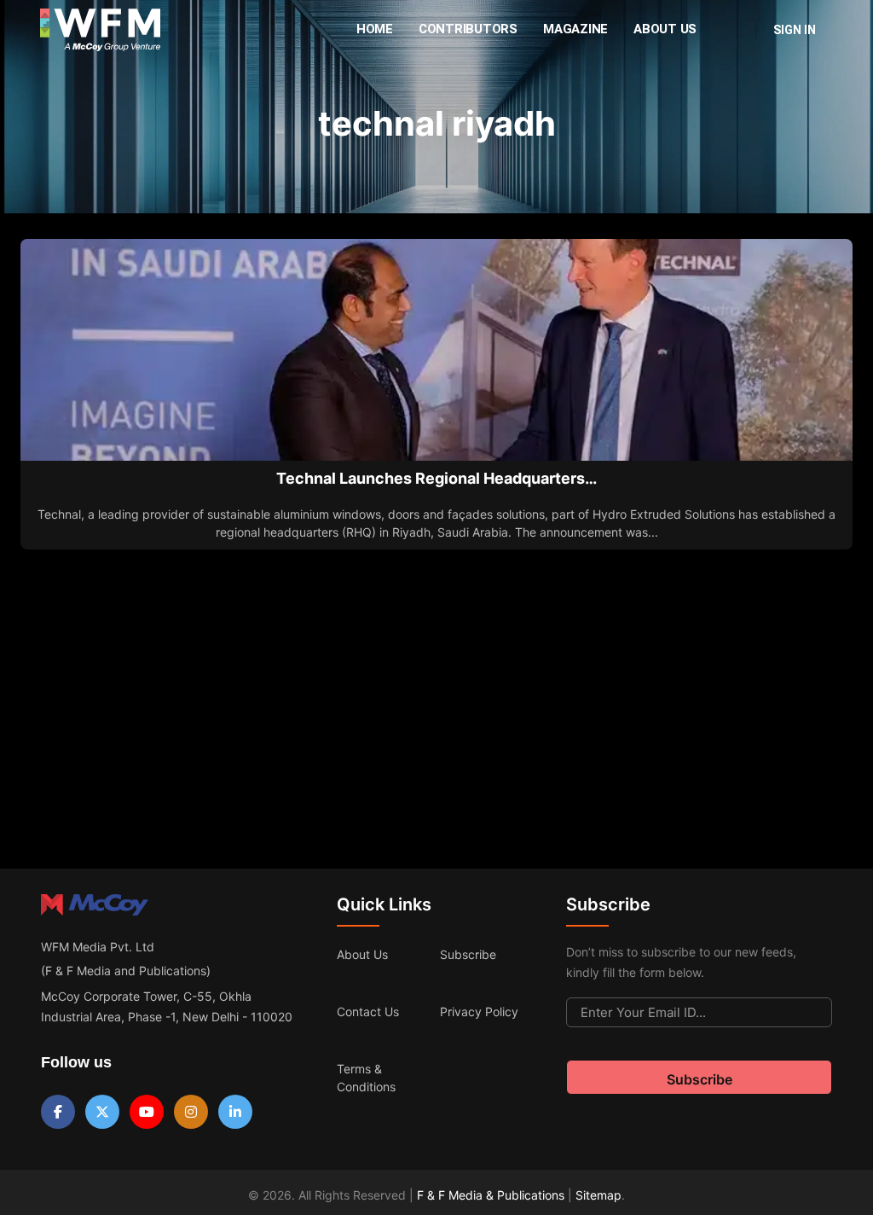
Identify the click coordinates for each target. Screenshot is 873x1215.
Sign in (794, 30)
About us (362, 954)
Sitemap (598, 1195)
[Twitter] (102, 1112)
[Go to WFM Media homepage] (100, 30)
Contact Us (368, 1011)
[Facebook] (58, 1112)
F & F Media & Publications (490, 1195)
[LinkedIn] (235, 1112)
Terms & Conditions (366, 1077)
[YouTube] (147, 1112)
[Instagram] (191, 1112)
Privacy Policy (479, 1011)
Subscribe (468, 954)
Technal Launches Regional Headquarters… (436, 478)
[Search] (731, 30)
